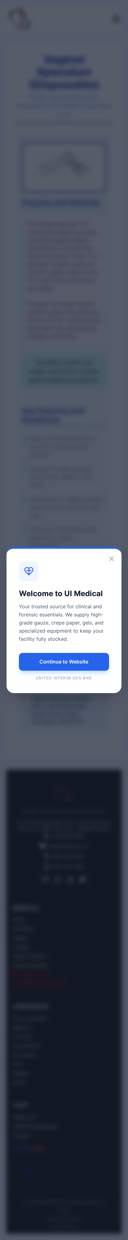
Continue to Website (63, 662)
